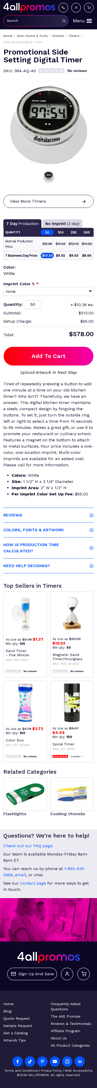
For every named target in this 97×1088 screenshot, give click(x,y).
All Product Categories (70, 1045)
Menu (79, 20)
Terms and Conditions (21, 1070)
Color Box (15, 740)
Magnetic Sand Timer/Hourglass (68, 657)
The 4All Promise (65, 1016)
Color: (9, 267)
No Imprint (62, 223)
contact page (33, 883)
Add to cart (48, 356)
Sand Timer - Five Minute (17, 653)
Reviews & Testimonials (71, 1023)
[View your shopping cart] (88, 7)
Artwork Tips (14, 1040)
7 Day (22, 223)
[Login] (76, 7)
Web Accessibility (79, 1070)
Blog (7, 1011)
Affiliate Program (65, 1031)
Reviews (12, 515)
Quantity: (13, 304)
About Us (59, 1038)
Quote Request (16, 1018)
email (20, 874)
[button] (48, 176)
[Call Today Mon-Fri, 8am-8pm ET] (63, 7)
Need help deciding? (26, 565)
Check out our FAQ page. (28, 845)
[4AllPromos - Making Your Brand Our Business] (29, 7)
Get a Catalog (15, 1033)
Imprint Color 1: (21, 283)
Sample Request (17, 1026)
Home (8, 1004)
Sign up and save (36, 973)
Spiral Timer (63, 744)
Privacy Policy (51, 1070)
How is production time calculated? (31, 547)
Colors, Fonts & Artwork (33, 529)
